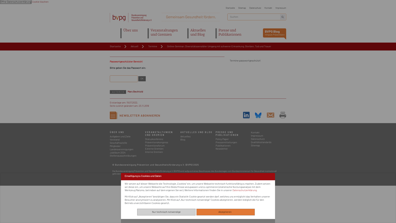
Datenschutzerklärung (244, 190)
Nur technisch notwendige (166, 212)
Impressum (280, 8)
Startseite (230, 8)
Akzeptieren (225, 212)
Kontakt (268, 8)
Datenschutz (255, 8)
